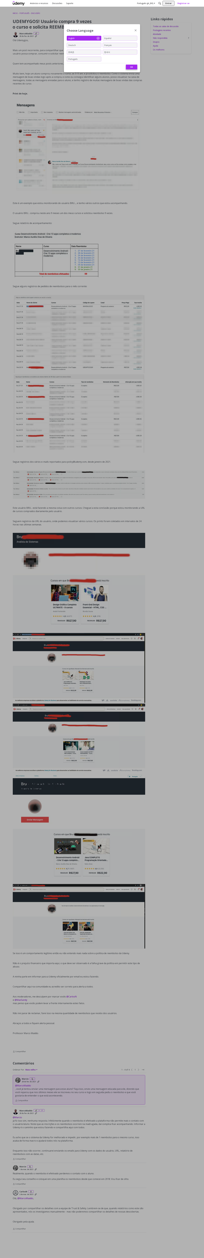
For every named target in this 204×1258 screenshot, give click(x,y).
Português (73, 59)
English (71, 38)
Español (107, 38)
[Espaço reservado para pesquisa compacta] (159, 3)
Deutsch (72, 45)
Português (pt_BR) (145, 3)
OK (131, 67)
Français (108, 45)
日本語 (71, 52)
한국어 (107, 52)
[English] (19, 3)
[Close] (135, 30)
